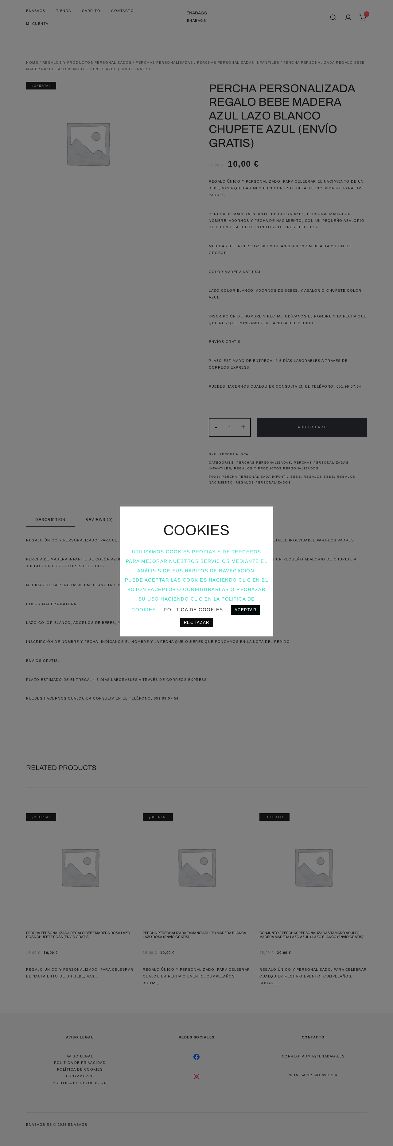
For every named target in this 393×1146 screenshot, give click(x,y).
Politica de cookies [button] (193, 609)
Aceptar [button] (246, 610)
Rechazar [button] (196, 622)
